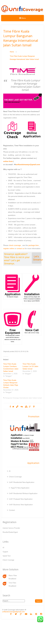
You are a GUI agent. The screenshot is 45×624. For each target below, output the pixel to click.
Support (5, 552)
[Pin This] (34, 406)
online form (8, 161)
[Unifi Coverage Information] (22, 13)
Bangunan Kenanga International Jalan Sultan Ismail (23, 398)
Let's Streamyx (37, 258)
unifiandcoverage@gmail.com (13, 612)
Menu (23, 18)
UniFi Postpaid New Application (21, 499)
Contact (12, 510)
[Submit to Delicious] (17, 406)
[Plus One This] (29, 406)
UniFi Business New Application (21, 505)
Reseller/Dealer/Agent (10, 532)
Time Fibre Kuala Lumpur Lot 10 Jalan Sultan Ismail (30, 366)
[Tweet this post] (13, 406)
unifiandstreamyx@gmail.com (28, 164)
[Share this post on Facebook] (10, 406)
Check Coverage (15, 477)
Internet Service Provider (11, 528)
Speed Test (7, 556)
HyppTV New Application (20, 488)
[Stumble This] (26, 406)
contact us (20, 248)
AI (9, 471)
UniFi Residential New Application (21, 482)
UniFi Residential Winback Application (23, 493)
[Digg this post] (22, 406)
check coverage (15, 245)
